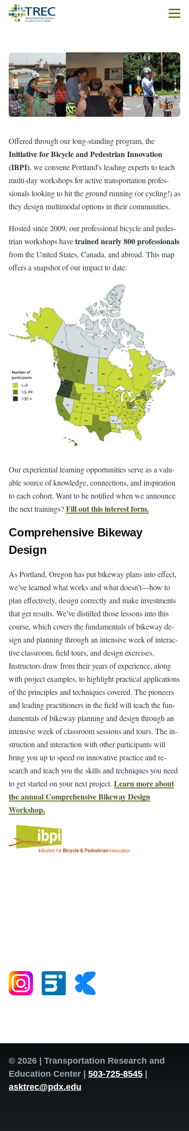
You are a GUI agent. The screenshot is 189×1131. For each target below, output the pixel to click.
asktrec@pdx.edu (45, 1087)
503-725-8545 (115, 1074)
